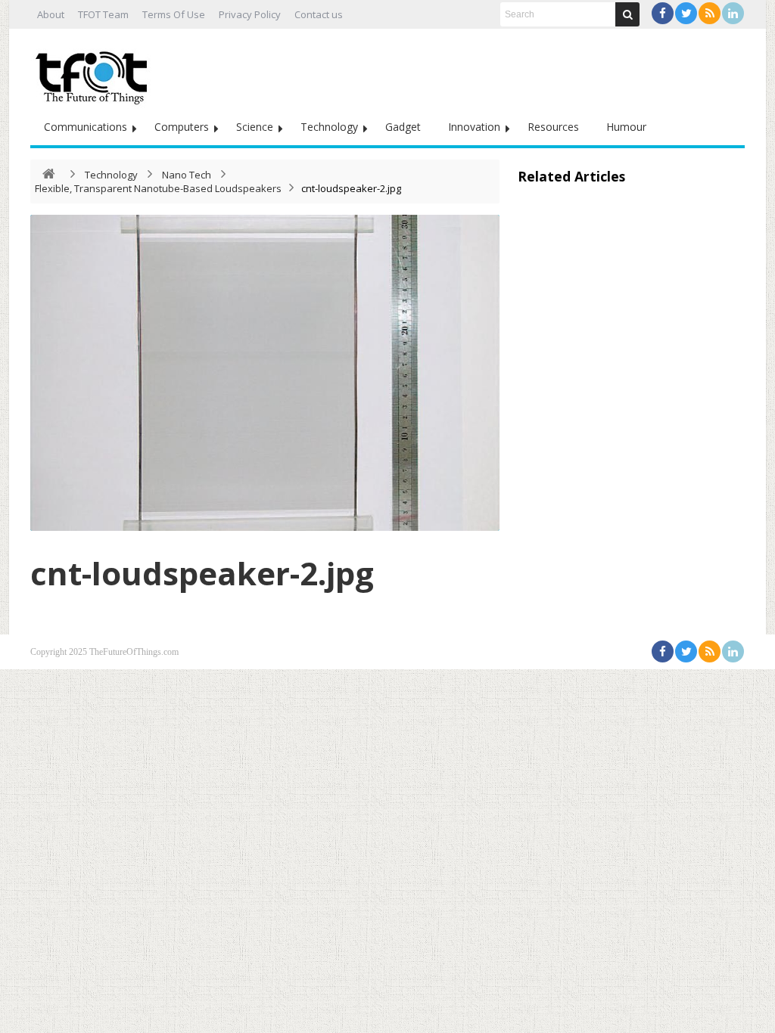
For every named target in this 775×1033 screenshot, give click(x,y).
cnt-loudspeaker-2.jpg (202, 572)
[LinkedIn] (733, 13)
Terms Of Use (173, 14)
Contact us (318, 14)
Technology (329, 126)
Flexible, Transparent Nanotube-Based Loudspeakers (158, 188)
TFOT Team (103, 14)
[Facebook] (662, 13)
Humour (626, 126)
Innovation (474, 126)
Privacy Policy (250, 14)
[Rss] (709, 13)
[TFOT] (94, 72)
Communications (85, 126)
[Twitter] (686, 13)
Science (254, 126)
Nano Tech (186, 174)
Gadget (403, 126)
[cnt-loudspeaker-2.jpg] (265, 373)
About (50, 14)
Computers (181, 126)
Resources (553, 126)
